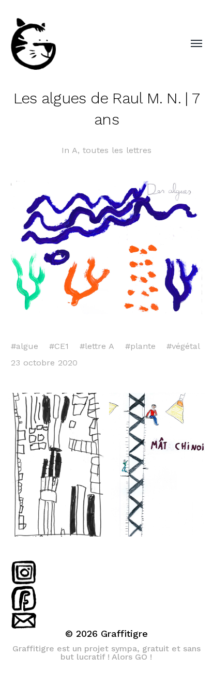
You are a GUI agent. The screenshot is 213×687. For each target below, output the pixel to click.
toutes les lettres (117, 150)
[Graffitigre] (86, 44)
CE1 (61, 346)
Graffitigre (124, 633)
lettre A (99, 346)
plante (143, 346)
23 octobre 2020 (44, 363)
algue (27, 346)
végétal (186, 346)
